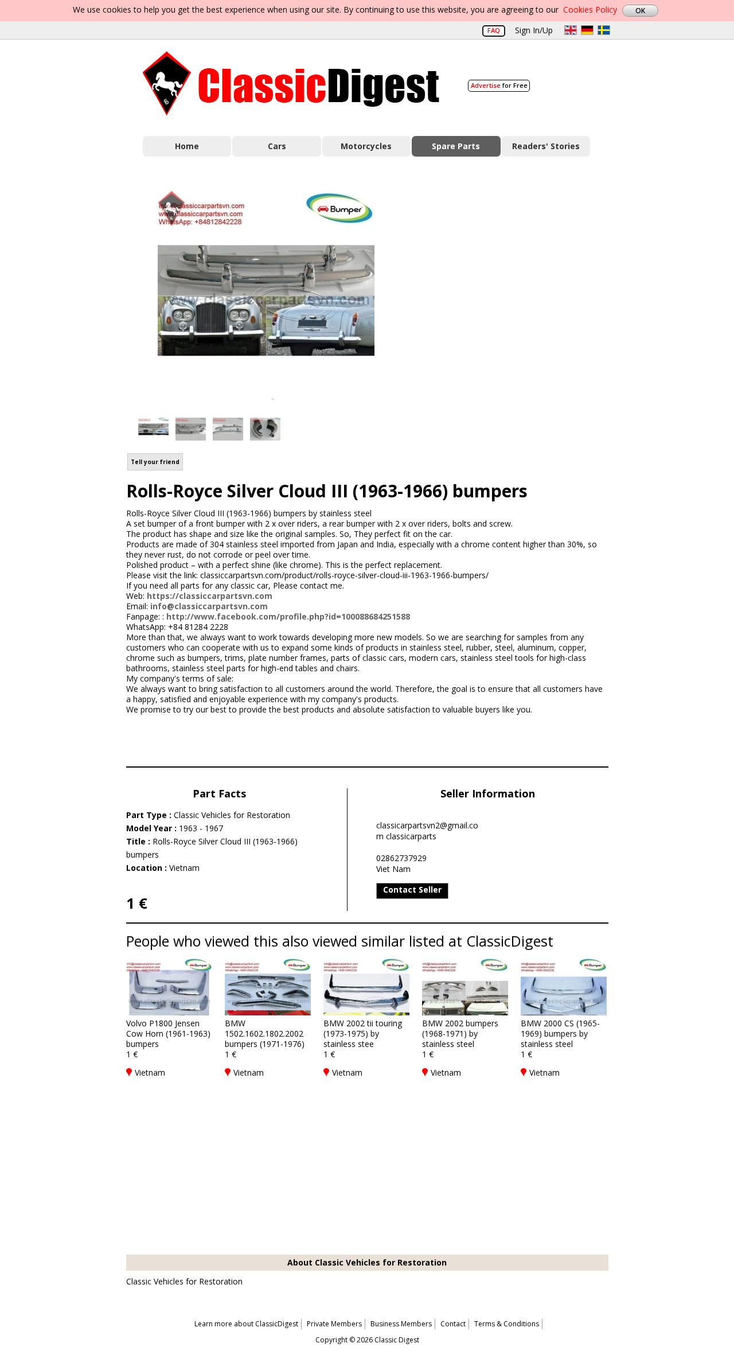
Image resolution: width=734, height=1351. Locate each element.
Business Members (401, 1324)
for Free (499, 85)
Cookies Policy (590, 9)
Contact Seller (412, 889)
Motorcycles (366, 146)
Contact (453, 1324)
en (570, 30)
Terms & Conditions (506, 1324)
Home (187, 146)
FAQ (493, 30)
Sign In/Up (534, 30)
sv (604, 30)
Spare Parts (456, 146)
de (587, 30)
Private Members (334, 1324)
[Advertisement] (519, 294)
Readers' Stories (546, 146)
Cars (277, 146)
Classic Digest (291, 83)
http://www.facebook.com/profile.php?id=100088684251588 (288, 616)
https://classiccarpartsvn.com (209, 595)
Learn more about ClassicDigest (246, 1324)
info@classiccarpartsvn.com (209, 606)
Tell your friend (155, 462)
